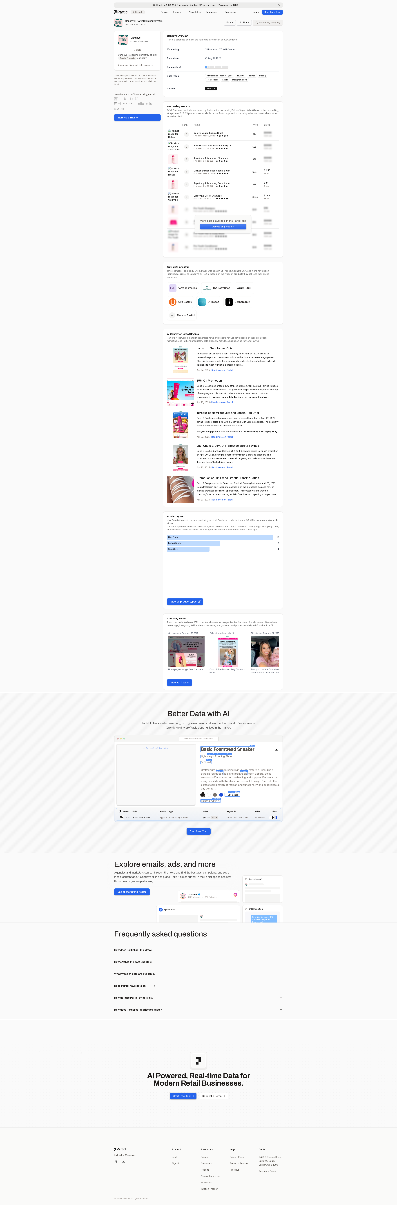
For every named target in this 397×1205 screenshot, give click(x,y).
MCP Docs (206, 1182)
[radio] (203, 795)
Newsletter (195, 12)
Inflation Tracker (209, 1188)
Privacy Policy (237, 1157)
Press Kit (234, 1169)
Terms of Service (239, 1163)
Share (246, 22)
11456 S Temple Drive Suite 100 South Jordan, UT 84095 (270, 1161)
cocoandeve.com (134, 24)
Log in (256, 12)
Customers (230, 12)
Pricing (164, 12)
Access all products (223, 226)
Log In (175, 1157)
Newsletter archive (210, 1176)
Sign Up (176, 1163)
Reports (177, 12)
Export (229, 22)
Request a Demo (212, 1096)
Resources (211, 12)
